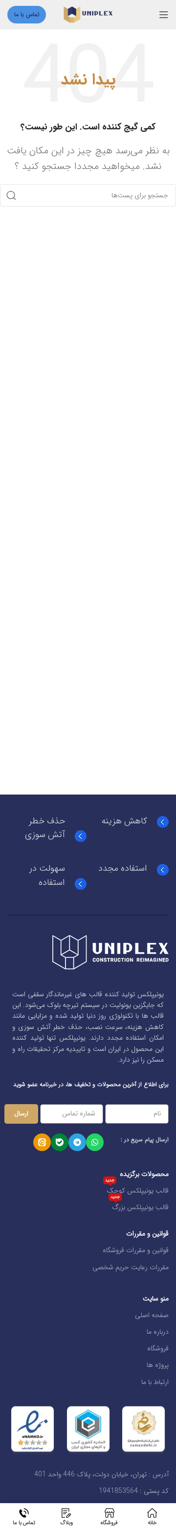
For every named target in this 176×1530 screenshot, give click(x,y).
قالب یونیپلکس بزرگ (139, 1206)
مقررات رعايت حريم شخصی (130, 1267)
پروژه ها (158, 1365)
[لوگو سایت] (88, 14)
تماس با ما (26, 14)
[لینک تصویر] (110, 952)
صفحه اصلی (152, 1315)
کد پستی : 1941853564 (134, 1491)
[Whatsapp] (95, 1142)
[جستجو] (11, 195)
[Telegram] (77, 1142)
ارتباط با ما (155, 1382)
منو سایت (156, 1298)
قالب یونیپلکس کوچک (137, 1189)
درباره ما (158, 1331)
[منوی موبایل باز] (164, 14)
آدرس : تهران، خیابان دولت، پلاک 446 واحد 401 (101, 1474)
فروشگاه (158, 1348)
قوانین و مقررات (147, 1233)
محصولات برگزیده (144, 1174)
